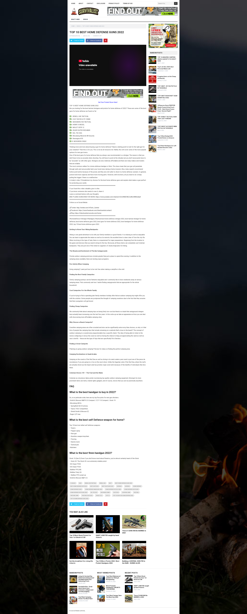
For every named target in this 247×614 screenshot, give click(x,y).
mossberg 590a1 (105, 492)
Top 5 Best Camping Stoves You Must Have (85, 597)
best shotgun (94, 486)
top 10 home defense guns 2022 (79, 498)
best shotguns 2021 (107, 486)
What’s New (75, 19)
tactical (136, 492)
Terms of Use (127, 3)
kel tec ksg (94, 492)
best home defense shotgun (78, 486)
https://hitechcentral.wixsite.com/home (88, 213)
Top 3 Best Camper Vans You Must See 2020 (114, 596)
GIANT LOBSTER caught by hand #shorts (141, 586)
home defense (137, 486)
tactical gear (74, 495)
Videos (85, 19)
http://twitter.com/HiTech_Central (88, 208)
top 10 (107, 495)
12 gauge (72, 483)
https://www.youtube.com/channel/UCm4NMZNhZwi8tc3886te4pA (118, 197)
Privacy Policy (114, 3)
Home (73, 3)
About (81, 3)
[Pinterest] (105, 40)
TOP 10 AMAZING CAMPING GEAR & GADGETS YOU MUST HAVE (166, 59)
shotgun (116, 492)
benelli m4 (102, 483)
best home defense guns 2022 (123, 483)
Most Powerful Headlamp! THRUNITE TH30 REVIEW (113, 587)
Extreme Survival (79, 610)
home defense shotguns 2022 (78, 492)
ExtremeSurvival (74, 36)
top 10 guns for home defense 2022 (123, 495)
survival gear (126, 492)
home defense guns (76, 489)
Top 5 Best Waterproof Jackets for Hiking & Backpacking (113, 577)
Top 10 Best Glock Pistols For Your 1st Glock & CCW (140, 577)
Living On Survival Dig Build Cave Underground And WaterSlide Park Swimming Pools (86, 578)
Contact (90, 3)
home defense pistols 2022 (113, 489)
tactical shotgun (87, 495)
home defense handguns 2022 (93, 489)
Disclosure (101, 3)
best (110, 483)
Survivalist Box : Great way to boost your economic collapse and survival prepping (85, 589)
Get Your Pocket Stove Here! (108, 102)
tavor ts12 (99, 495)
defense (127, 486)
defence (119, 486)
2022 (80, 483)
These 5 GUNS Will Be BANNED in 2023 (140, 596)
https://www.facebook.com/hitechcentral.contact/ (95, 210)
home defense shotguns (131, 489)
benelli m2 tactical (90, 483)
